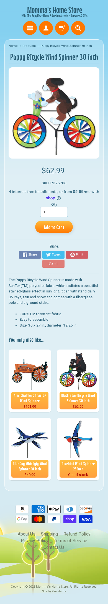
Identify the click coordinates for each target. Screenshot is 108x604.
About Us (26, 534)
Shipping (49, 534)
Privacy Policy (34, 540)
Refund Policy (77, 534)
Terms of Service (70, 540)
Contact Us (54, 547)
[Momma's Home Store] (54, 11)
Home (13, 46)
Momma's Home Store (52, 586)
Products (29, 46)
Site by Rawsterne (54, 591)
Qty (54, 204)
